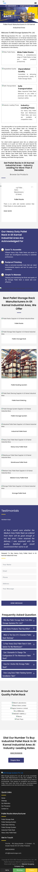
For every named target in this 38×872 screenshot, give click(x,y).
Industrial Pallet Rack (19, 420)
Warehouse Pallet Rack (19, 451)
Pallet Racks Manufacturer (13, 802)
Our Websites (5, 792)
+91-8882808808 (10, 6)
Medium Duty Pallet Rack (19, 466)
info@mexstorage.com (27, 6)
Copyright (5, 848)
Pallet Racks (19, 188)
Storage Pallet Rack (19, 482)
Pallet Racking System (19, 374)
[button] (3, 9)
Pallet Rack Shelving (19, 389)
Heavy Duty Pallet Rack (19, 436)
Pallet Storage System (19, 405)
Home (3, 787)
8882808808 (16, 742)
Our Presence (5, 795)
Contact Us (4, 797)
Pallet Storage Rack (19, 328)
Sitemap (4, 789)
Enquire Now (15, 749)
